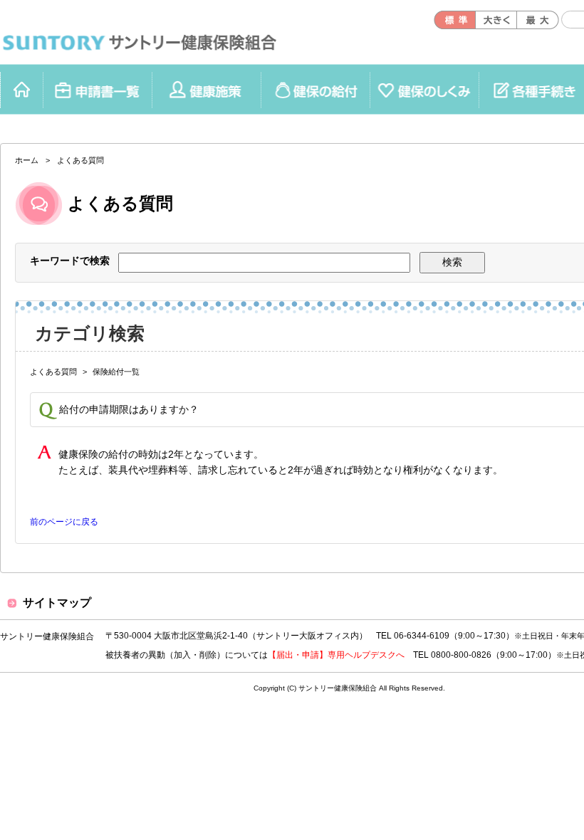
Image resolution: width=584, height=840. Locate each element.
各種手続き (424, 89)
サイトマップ (57, 603)
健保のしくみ (206, 89)
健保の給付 (315, 89)
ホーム (21, 89)
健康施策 (97, 89)
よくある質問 (53, 371)
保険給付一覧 (116, 371)
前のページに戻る (64, 522)
